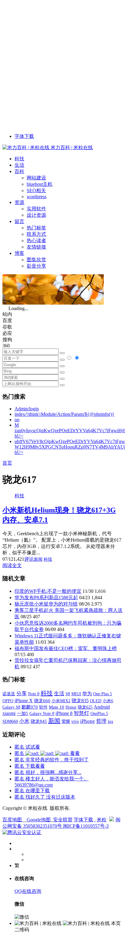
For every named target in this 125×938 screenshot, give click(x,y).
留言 (19, 221)
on (17, 419)
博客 (19, 253)
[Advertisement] (62, 64)
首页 (7, 463)
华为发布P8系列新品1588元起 (46, 597)
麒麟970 (30, 707)
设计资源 (36, 215)
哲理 (101, 721)
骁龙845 (39, 721)
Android (102, 706)
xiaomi (8, 713)
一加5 (22, 713)
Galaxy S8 (11, 707)
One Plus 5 (102, 693)
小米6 (108, 700)
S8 (68, 693)
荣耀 (66, 721)
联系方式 (36, 234)
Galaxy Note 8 (41, 713)
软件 (43, 707)
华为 (87, 693)
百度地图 (12, 819)
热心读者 (36, 240)
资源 (19, 202)
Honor (71, 707)
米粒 (101, 819)
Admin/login (27, 408)
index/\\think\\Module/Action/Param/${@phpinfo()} (64, 414)
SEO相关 (36, 190)
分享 (21, 693)
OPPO (7, 700)
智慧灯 (81, 713)
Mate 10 (56, 707)
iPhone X (24, 700)
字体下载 (24, 136)
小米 (24, 721)
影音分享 (36, 266)
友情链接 (36, 246)
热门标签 (36, 227)
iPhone (87, 721)
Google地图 (39, 819)
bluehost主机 (39, 184)
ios (110, 721)
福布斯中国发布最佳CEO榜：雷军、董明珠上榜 (66, 648)
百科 (19, 171)
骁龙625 (85, 707)
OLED (95, 700)
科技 (19, 158)
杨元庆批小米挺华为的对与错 (46, 603)
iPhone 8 (64, 713)
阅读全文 (12, 565)
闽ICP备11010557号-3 (86, 826)
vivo (75, 721)
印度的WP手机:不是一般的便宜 (48, 591)
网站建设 (36, 177)
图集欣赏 (36, 259)
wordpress (36, 196)
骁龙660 (42, 700)
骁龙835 (80, 700)
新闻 (38, 559)
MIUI (76, 693)
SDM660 (10, 721)
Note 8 (33, 694)
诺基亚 (8, 693)
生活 (19, 165)
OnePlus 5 (99, 713)
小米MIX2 (61, 700)
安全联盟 (63, 819)
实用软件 (36, 208)
